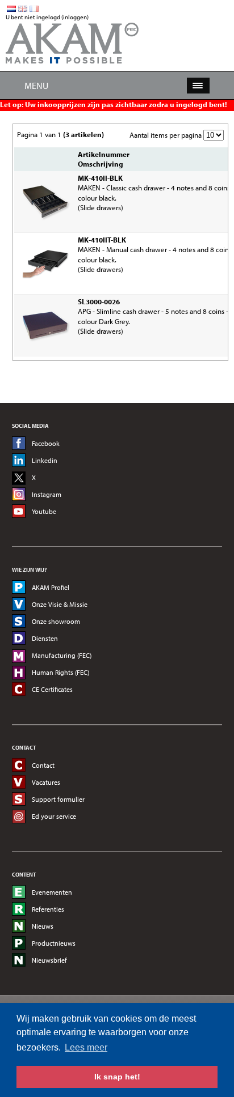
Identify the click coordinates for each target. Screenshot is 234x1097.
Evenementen (52, 892)
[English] (22, 9)
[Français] (34, 9)
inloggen (75, 17)
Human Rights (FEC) (60, 672)
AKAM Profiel (50, 587)
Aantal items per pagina (165, 134)
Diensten (45, 638)
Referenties (48, 909)
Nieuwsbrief (49, 960)
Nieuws (42, 926)
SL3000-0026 (99, 301)
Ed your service (54, 816)
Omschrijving (100, 163)
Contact (43, 765)
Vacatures (46, 782)
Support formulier (58, 799)
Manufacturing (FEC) (61, 655)
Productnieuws (54, 943)
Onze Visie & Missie (59, 604)
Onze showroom (56, 621)
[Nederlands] (11, 9)
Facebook (46, 443)
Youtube (44, 511)
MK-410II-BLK (100, 177)
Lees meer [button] (86, 1047)
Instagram (46, 494)
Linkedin (44, 460)
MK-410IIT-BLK (102, 239)
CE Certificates (52, 689)
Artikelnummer (103, 154)
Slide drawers (100, 207)
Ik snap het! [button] (117, 1076)
